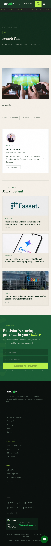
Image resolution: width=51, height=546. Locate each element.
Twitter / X (15, 503)
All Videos (11, 457)
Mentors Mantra (13, 453)
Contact (10, 481)
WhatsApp (37, 118)
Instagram (14, 508)
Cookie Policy (38, 540)
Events (9, 432)
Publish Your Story (14, 477)
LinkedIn (26, 118)
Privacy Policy (13, 540)
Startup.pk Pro (12, 474)
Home (4, 27)
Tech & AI (10, 421)
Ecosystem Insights (14, 417)
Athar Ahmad (13, 148)
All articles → (13, 167)
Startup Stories (13, 449)
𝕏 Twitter (14, 118)
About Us (10, 470)
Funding (10, 425)
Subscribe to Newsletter (25, 366)
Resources (11, 429)
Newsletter (28, 4)
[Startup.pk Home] (9, 4)
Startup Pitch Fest (14, 446)
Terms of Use (26, 540)
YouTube (28, 508)
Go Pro (38, 4)
